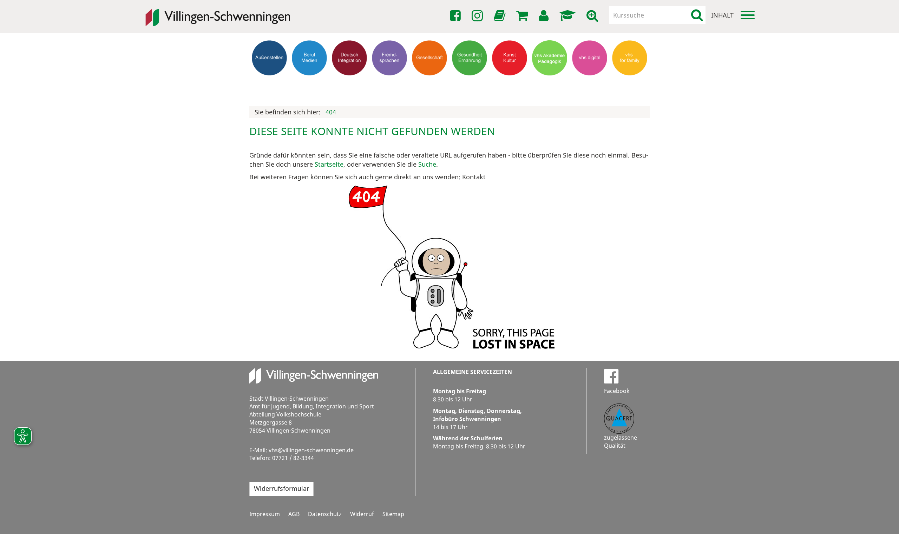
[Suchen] (697, 15)
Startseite (329, 164)
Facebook (617, 391)
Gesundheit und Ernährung (470, 89)
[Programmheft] (501, 17)
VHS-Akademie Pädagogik (549, 85)
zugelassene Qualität (620, 441)
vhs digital (590, 82)
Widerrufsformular (281, 488)
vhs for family (629, 82)
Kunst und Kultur (510, 85)
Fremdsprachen (389, 82)
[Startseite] (217, 12)
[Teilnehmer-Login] (545, 15)
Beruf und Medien (309, 85)
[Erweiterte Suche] (593, 15)
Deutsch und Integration (349, 85)
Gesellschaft (429, 82)
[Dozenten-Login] (568, 15)
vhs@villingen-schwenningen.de (311, 450)
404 (331, 112)
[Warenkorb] (523, 15)
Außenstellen (269, 82)
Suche (427, 164)
